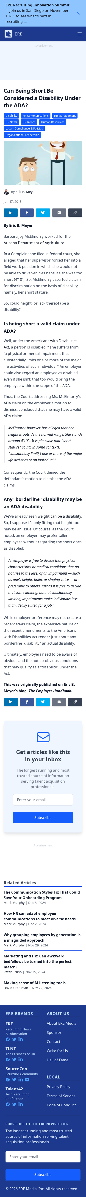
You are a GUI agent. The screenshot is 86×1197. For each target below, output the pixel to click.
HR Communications (36, 116)
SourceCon (16, 1068)
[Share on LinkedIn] (11, 212)
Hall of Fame (57, 1059)
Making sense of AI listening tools (35, 982)
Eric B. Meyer (26, 191)
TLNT (11, 1048)
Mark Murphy (14, 902)
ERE (9, 1024)
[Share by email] (59, 212)
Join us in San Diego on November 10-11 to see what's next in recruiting (37, 13)
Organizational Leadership (22, 135)
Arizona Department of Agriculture (34, 242)
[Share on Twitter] (43, 212)
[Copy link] (75, 212)
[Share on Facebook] (27, 212)
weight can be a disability (59, 516)
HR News (11, 122)
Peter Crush (13, 972)
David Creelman (16, 988)
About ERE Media (61, 1023)
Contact (53, 1041)
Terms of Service (61, 1095)
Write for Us (57, 1050)
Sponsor (54, 1032)
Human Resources (52, 122)
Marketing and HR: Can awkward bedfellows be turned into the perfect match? (38, 962)
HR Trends (29, 122)
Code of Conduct (61, 1105)
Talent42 (14, 1089)
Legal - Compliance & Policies (24, 128)
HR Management (65, 116)
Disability (11, 116)
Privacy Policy (58, 1086)
